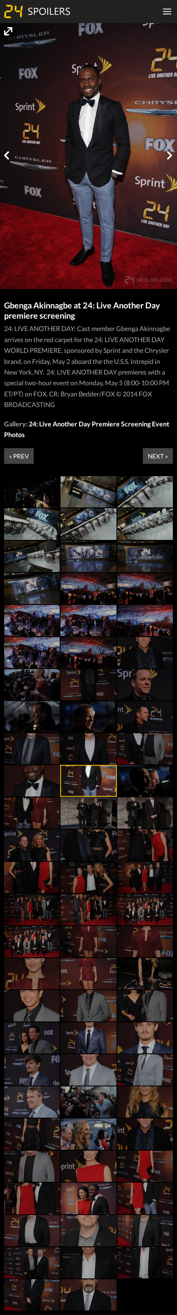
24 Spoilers (37, 11)
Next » (158, 456)
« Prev (19, 456)
